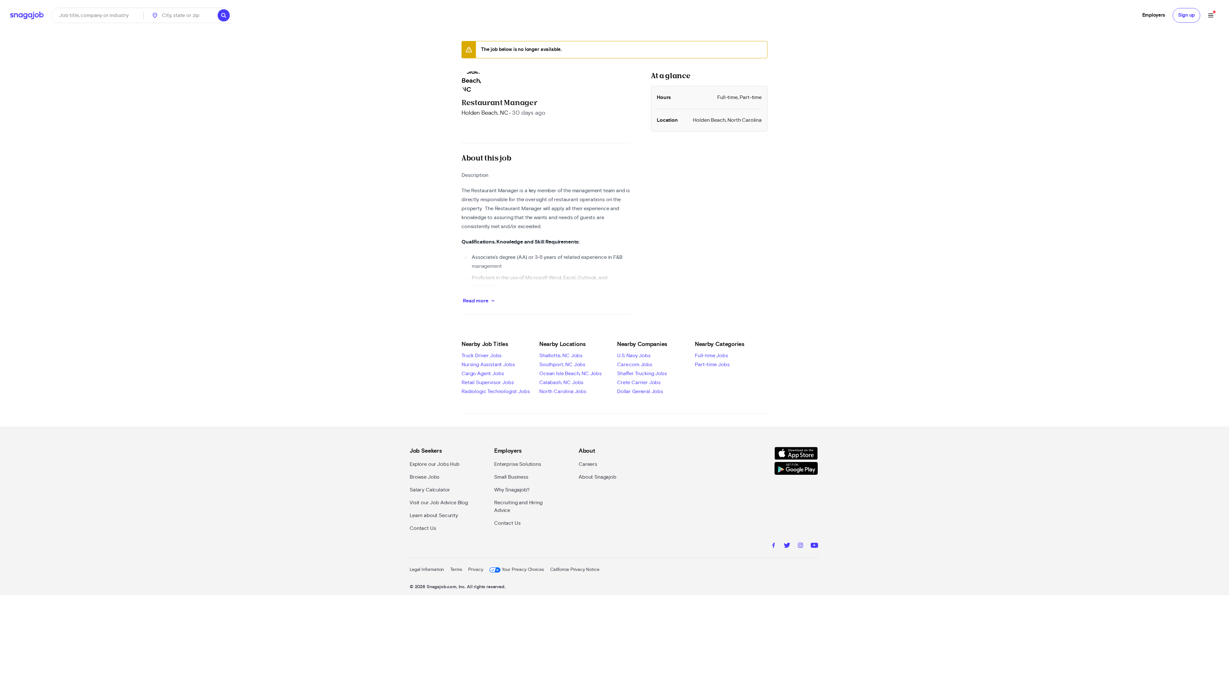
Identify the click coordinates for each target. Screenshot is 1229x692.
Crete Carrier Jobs (639, 382)
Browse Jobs (424, 477)
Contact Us (423, 528)
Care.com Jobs (634, 364)
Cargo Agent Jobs (483, 373)
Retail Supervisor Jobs (488, 382)
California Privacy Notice (574, 569)
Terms (456, 569)
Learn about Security (434, 515)
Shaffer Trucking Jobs (642, 373)
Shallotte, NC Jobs (560, 355)
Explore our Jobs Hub (435, 464)
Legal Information (427, 569)
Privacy (475, 569)
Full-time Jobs (711, 355)
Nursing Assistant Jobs (488, 364)
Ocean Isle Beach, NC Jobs (570, 373)
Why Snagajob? (512, 489)
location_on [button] (155, 15)
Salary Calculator (430, 489)
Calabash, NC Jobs (561, 382)
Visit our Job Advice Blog (439, 502)
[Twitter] (787, 546)
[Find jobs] (224, 15)
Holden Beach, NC (485, 113)
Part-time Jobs (712, 364)
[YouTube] (814, 546)
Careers (588, 464)
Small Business (511, 477)
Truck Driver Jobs (482, 355)
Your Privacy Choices (523, 569)
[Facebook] (773, 546)
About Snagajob (597, 477)
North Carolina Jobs (562, 391)
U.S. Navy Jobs (634, 355)
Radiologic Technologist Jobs (496, 391)
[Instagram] (800, 546)
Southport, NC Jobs (562, 364)
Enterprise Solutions (517, 464)
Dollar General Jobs (640, 391)
